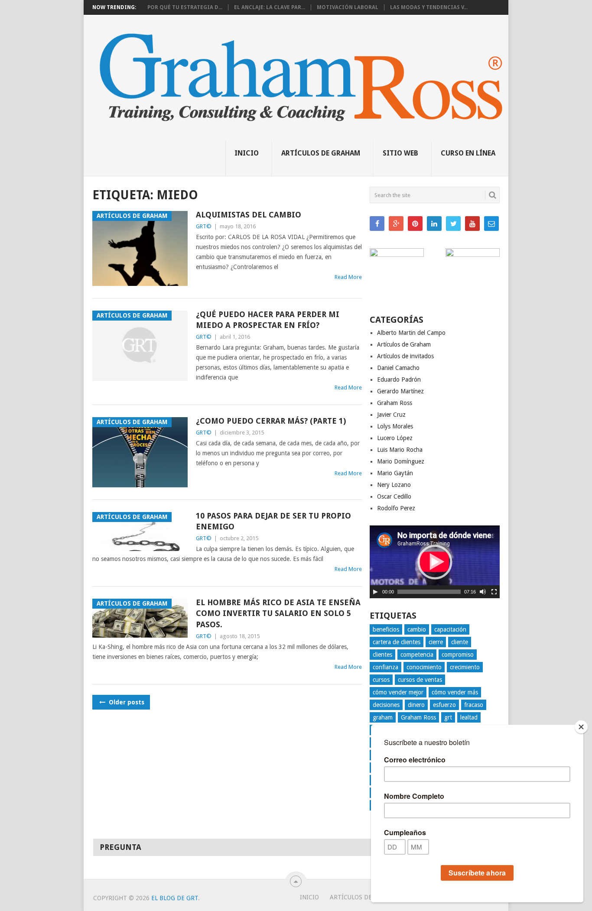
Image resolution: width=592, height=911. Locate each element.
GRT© (203, 226)
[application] (435, 561)
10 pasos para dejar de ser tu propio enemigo (273, 521)
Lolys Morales (395, 426)
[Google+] (396, 223)
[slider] (429, 592)
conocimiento (424, 667)
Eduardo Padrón (399, 379)
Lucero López (395, 437)
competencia (416, 654)
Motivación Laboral (347, 7)
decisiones (386, 704)
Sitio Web (400, 153)
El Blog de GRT (174, 898)
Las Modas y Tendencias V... (429, 7)
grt (448, 717)
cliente (459, 642)
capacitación (450, 629)
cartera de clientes (396, 642)
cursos (381, 679)
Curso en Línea (468, 153)
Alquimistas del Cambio (248, 214)
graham (383, 717)
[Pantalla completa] (494, 591)
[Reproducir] (375, 591)
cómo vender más (455, 692)
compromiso (458, 654)
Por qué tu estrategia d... (184, 7)
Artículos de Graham (320, 153)
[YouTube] (472, 223)
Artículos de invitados (405, 356)
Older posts (125, 702)
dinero (416, 704)
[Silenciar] (482, 591)
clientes (382, 654)
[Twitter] (453, 223)
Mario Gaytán (395, 473)
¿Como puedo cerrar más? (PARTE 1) (271, 420)
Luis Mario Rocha (400, 449)
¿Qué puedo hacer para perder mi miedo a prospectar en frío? (267, 320)
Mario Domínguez (400, 461)
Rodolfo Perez (396, 508)
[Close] (581, 726)
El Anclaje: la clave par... (269, 7)
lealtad (469, 717)
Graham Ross (394, 402)
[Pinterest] (415, 223)
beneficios (386, 629)
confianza (385, 667)
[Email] (491, 223)
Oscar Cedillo (394, 496)
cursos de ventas (420, 679)
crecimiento (465, 667)
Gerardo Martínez (400, 391)
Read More (348, 277)
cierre (436, 642)
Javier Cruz (391, 414)
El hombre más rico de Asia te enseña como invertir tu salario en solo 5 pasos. (278, 613)
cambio (416, 629)
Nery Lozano (394, 484)
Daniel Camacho (398, 367)
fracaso (473, 704)
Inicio (246, 153)
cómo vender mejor (398, 692)
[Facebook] (377, 223)
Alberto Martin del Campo (411, 332)
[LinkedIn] (434, 223)
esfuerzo (444, 704)
